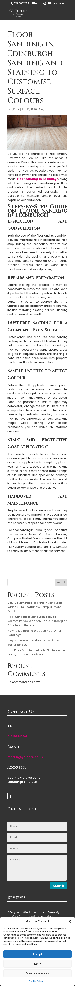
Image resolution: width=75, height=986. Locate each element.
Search (61, 582)
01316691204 (21, 3)
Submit (58, 885)
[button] (70, 921)
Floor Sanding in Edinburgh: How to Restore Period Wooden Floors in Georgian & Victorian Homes (37, 621)
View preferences (37, 973)
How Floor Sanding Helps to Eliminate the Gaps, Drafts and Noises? (36, 652)
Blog (42, 109)
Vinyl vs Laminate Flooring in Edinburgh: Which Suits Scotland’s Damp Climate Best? (35, 607)
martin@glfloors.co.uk (25, 757)
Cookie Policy (36, 981)
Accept (37, 954)
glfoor (15, 109)
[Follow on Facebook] (11, 796)
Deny (37, 964)
